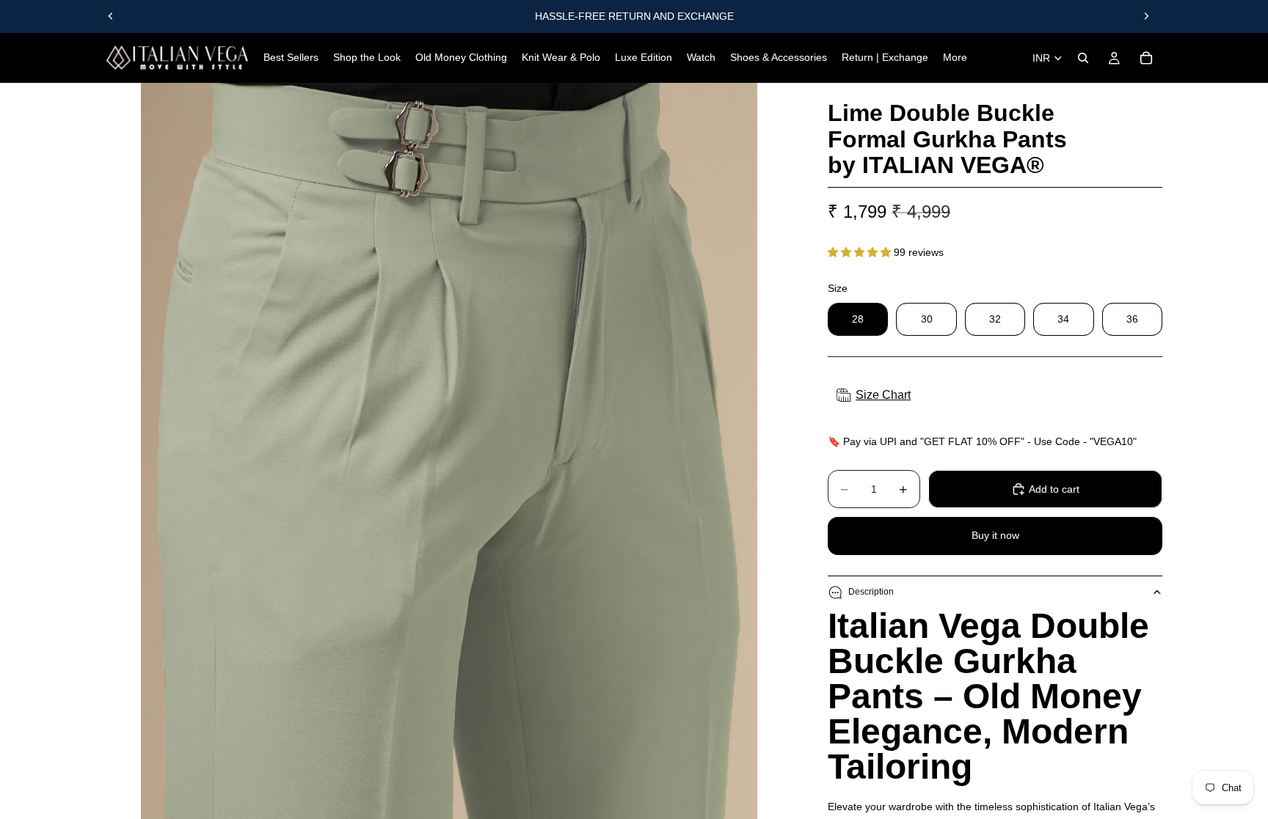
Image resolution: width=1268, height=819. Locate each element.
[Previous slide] (111, 16)
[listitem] (955, 58)
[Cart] (1146, 58)
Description (871, 592)
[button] (861, 252)
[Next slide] (1146, 16)
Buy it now (995, 535)
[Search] (1083, 58)
